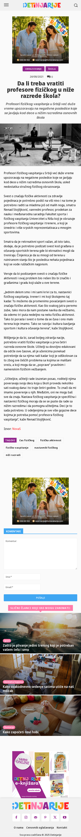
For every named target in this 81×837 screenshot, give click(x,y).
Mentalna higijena (13, 682)
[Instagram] (26, 817)
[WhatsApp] (59, 468)
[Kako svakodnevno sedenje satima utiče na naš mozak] (40, 674)
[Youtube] (65, 817)
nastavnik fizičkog (46, 447)
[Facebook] (33, 468)
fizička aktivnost (50, 440)
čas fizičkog (26, 440)
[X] (42, 468)
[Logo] (42, 5)
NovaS (16, 429)
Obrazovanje (33, 68)
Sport (7, 640)
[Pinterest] (51, 468)
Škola (52, 68)
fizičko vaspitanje (17, 447)
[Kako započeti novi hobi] (40, 715)
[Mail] (36, 817)
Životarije (9, 727)
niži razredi (13, 455)
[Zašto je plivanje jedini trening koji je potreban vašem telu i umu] (40, 633)
